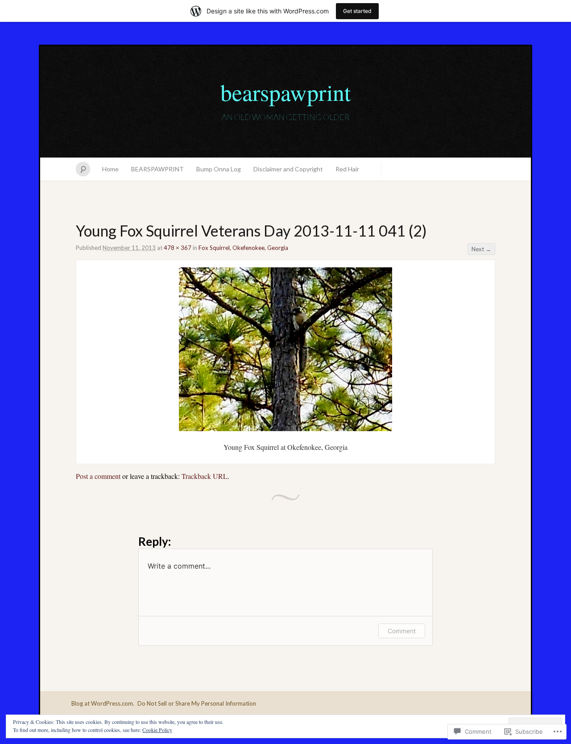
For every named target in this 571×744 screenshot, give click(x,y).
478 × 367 (177, 247)
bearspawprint (285, 92)
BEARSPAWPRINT (157, 169)
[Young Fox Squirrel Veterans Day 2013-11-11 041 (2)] (285, 428)
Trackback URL (205, 476)
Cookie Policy (157, 729)
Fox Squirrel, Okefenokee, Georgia (243, 247)
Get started (357, 11)
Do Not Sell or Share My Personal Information (196, 703)
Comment (402, 631)
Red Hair (347, 169)
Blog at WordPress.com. (102, 703)
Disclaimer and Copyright (288, 169)
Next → (481, 249)
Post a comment (98, 476)
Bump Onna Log (218, 169)
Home (110, 169)
